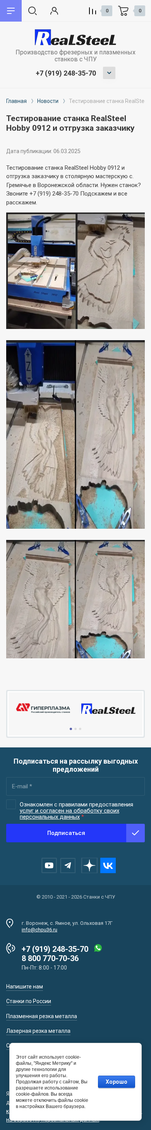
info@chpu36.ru (39, 930)
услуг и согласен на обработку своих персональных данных (69, 813)
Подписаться (66, 833)
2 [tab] (75, 729)
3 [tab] (80, 729)
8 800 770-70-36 (50, 958)
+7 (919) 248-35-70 (66, 73)
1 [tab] (71, 729)
